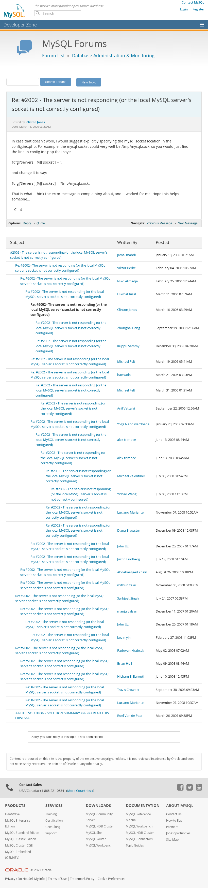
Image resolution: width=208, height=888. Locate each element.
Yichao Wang (126, 494)
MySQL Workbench (99, 845)
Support (51, 833)
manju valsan (127, 611)
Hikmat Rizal (126, 294)
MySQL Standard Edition (22, 833)
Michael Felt (126, 361)
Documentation (143, 805)
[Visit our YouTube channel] (199, 789)
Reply (27, 223)
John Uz (123, 546)
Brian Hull (124, 663)
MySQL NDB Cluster (100, 826)
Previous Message (159, 223)
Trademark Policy (82, 879)
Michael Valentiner (131, 476)
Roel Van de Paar (130, 716)
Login (184, 9)
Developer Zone (20, 25)
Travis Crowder (128, 690)
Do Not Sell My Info (31, 879)
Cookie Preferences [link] (111, 879)
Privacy (10, 879)
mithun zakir (126, 585)
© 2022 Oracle (40, 870)
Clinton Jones (127, 310)
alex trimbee (126, 440)
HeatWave (12, 814)
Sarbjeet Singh (128, 598)
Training (51, 814)
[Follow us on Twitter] (189, 789)
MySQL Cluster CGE (19, 845)
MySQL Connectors (139, 839)
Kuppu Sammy (128, 346)
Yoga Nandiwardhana (133, 424)
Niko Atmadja (127, 281)
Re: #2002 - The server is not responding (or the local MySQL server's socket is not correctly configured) (71, 328)
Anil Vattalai (126, 408)
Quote (41, 223)
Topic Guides (135, 845)
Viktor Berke (126, 268)
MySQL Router (96, 839)
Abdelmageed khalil (132, 572)
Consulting (52, 827)
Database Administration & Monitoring (113, 55)
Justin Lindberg (128, 559)
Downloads (98, 805)
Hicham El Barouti (130, 676)
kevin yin (124, 637)
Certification (54, 820)
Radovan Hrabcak (130, 650)
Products (15, 805)
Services (53, 805)
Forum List (53, 55)
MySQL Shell (94, 833)
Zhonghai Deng (128, 328)
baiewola (124, 375)
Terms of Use (57, 879)
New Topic (88, 82)
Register (198, 9)
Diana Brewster (128, 530)
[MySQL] (14, 10)
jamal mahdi (126, 255)
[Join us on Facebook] (180, 789)
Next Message (188, 223)
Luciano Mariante (130, 512)
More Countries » (80, 791)
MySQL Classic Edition (20, 839)
